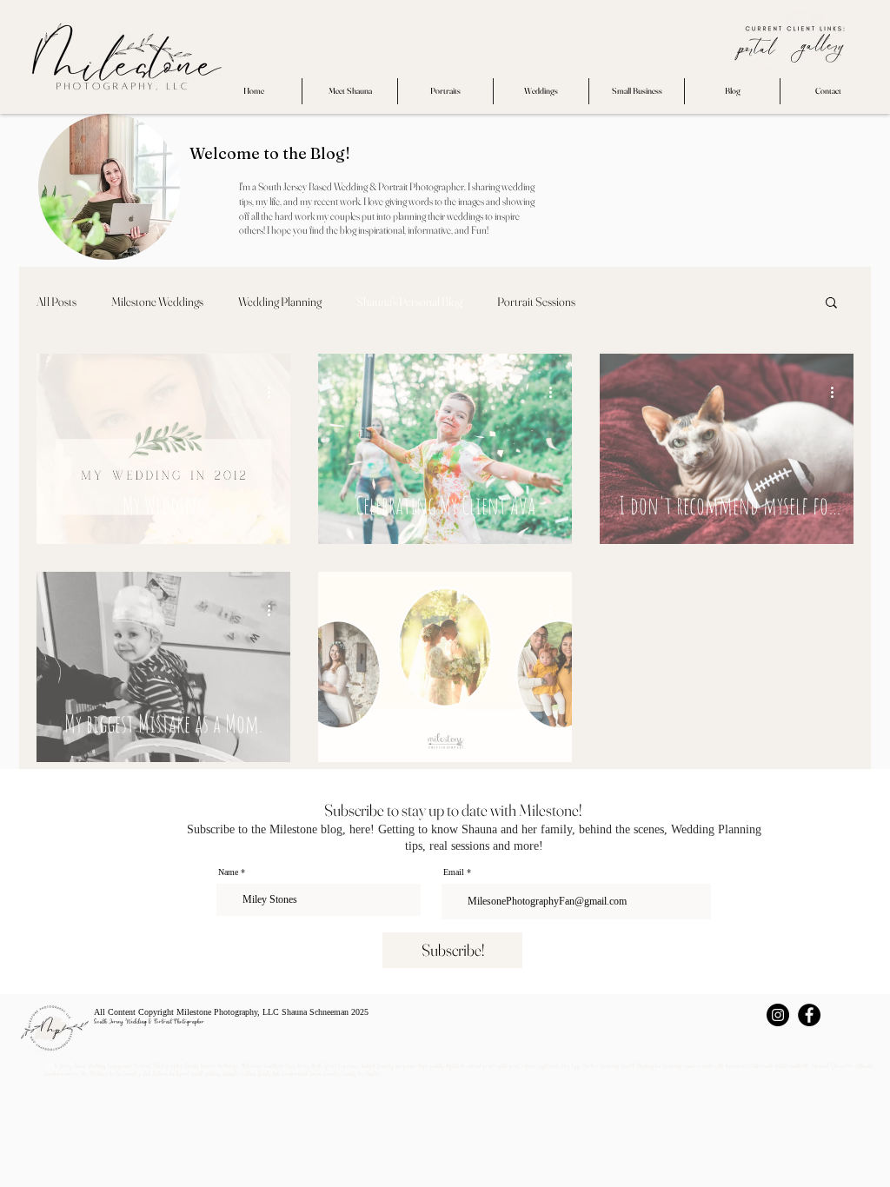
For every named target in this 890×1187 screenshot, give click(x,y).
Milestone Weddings (157, 302)
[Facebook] (809, 1015)
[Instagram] (778, 1015)
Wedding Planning (280, 302)
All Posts (56, 302)
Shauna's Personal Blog (409, 302)
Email (453, 872)
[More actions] (274, 391)
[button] (831, 304)
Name (228, 872)
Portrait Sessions (536, 302)
